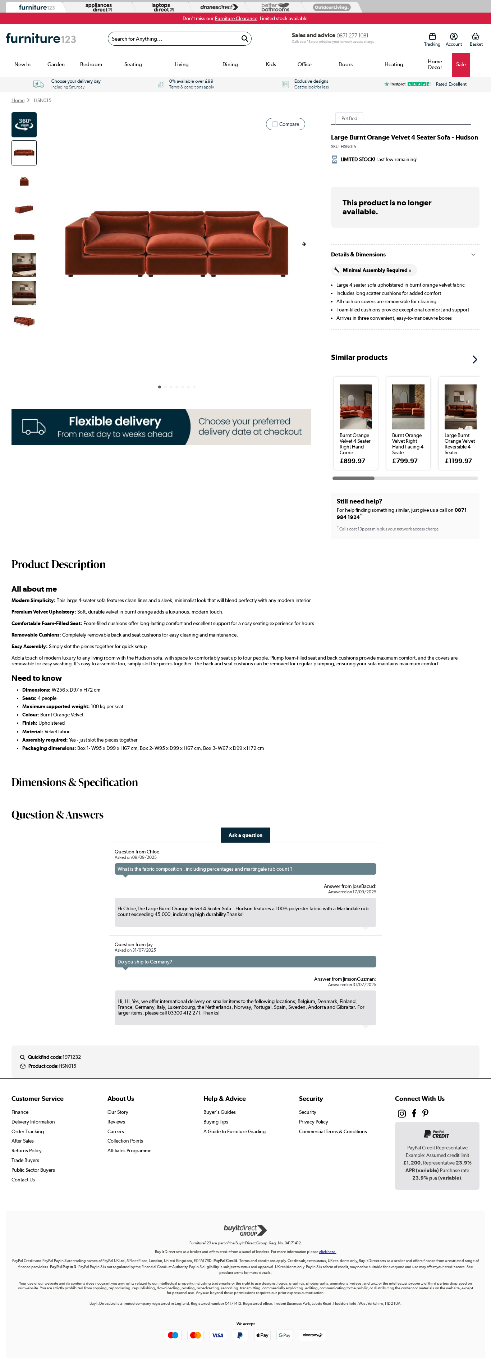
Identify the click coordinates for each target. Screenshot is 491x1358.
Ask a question (245, 835)
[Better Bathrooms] (274, 7)
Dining (230, 64)
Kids (271, 64)
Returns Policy (27, 1150)
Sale (461, 64)
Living (182, 64)
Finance (20, 1112)
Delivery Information (33, 1122)
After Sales (23, 1141)
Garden (56, 64)
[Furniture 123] (35, 7)
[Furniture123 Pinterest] (425, 1114)
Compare (289, 124)
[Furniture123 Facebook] (414, 1114)
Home (18, 100)
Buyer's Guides (219, 1112)
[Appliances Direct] (98, 7)
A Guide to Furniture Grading (234, 1131)
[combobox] (179, 38)
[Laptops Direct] (161, 7)
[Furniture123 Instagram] (402, 1115)
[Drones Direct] (217, 7)
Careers (115, 1131)
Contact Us (23, 1179)
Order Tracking (28, 1131)
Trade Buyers (25, 1160)
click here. (327, 1251)
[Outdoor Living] (330, 7)
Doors (346, 64)
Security (307, 1112)
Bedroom (91, 64)
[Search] (245, 38)
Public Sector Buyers (33, 1170)
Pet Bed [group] (349, 118)
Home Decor (435, 64)
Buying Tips (215, 1122)
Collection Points (125, 1141)
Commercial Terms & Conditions (333, 1131)
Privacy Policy (313, 1122)
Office (305, 64)
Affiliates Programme (129, 1150)
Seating (133, 64)
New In (22, 64)
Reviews (116, 1122)
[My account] (454, 36)
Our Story (117, 1112)
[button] (303, 244)
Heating (394, 64)
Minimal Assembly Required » (377, 270)
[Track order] (432, 36)
